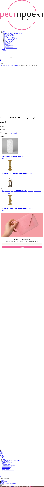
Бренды (1, 454)
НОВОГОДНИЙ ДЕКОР (8, 40)
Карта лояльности (3, 449)
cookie (12, 486)
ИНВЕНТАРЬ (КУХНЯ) (6, 464)
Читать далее (7, 158)
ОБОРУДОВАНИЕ (7, 42)
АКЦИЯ (3, 459)
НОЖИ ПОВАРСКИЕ (8, 41)
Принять (31, 486)
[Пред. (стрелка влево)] (0, 485)
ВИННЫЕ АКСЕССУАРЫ (9, 35)
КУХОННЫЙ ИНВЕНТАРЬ (9, 37)
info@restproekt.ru (4, 481)
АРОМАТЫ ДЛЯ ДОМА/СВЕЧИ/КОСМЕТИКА (13, 33)
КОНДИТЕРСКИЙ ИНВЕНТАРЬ (10, 38)
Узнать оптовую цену (4, 131)
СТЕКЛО (6, 44)
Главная (3, 31)
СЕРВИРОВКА (7, 43)
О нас (3, 51)
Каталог (3, 32)
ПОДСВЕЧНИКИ (14, 65)
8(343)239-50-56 (3, 55)
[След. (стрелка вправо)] (1, 485)
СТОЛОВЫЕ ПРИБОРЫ (8, 45)
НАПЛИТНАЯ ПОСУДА (9, 39)
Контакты (2, 456)
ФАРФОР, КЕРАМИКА (8, 47)
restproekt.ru (3, 482)
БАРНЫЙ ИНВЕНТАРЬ (8, 34)
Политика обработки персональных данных (8, 483)
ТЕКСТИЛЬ (6, 46)
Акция (3, 49)
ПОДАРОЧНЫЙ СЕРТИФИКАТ (10, 48)
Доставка (4, 50)
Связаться (2, 59)
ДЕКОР (5, 36)
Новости (1, 455)
